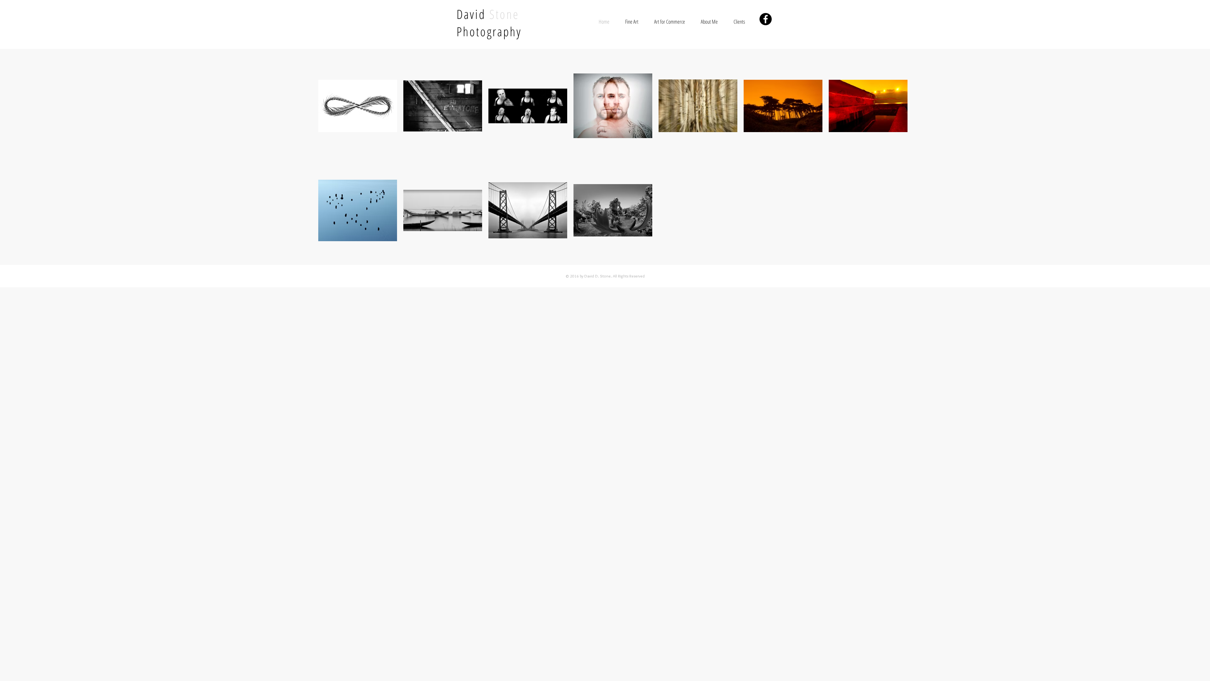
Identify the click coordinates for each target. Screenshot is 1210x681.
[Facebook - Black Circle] (765, 19)
